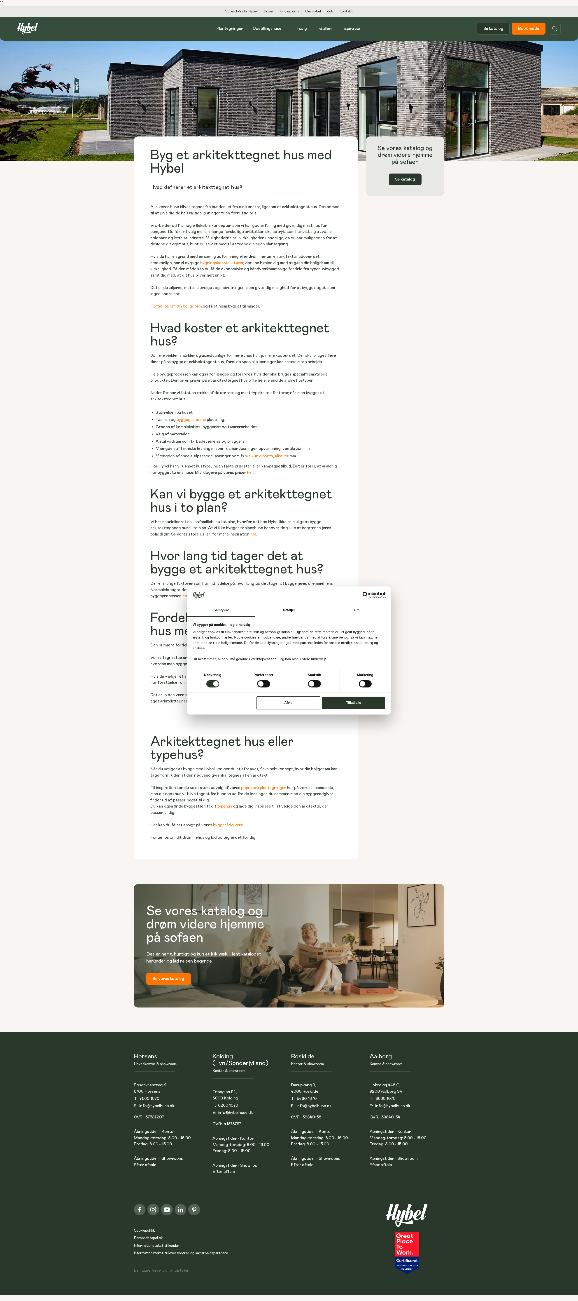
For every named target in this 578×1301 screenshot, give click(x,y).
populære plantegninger (263, 788)
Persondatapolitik (148, 1238)
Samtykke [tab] (221, 610)
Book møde (528, 28)
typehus (224, 806)
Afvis (288, 703)
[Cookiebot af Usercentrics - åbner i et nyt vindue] (366, 595)
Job (330, 11)
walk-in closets (259, 456)
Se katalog (493, 28)
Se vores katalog (168, 979)
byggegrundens (192, 420)
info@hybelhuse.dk (156, 1106)
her (250, 472)
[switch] (263, 684)
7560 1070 (149, 1099)
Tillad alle (353, 703)
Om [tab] (356, 610)
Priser (269, 11)
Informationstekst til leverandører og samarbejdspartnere (181, 1253)
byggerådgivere (228, 825)
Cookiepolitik (144, 1230)
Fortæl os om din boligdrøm (176, 306)
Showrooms (289, 11)
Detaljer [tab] (289, 610)
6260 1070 (228, 1105)
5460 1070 (307, 1099)
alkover (282, 456)
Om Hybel (313, 11)
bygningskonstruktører (221, 263)
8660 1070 (385, 1099)
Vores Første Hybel (241, 11)
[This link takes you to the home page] (407, 1218)
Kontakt (346, 11)
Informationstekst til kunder (156, 1245)
